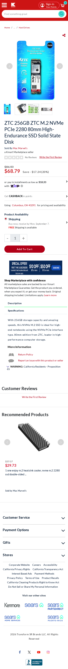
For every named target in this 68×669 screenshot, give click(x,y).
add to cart (25, 249)
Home (7, 27)
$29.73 (10, 465)
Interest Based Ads (22, 573)
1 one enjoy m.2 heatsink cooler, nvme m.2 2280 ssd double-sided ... (32, 472)
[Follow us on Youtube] (38, 651)
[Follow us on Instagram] (48, 651)
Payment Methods (44, 573)
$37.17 (9, 461)
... (14, 27)
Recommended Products (25, 414)
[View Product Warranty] (11, 354)
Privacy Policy (15, 577)
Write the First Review (50, 157)
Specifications (16, 310)
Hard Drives (24, 27)
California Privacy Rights (16, 569)
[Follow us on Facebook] (19, 651)
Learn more (50, 295)
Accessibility (50, 564)
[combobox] (34, 14)
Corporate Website (19, 564)
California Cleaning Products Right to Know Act (33, 582)
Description (15, 303)
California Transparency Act (48, 569)
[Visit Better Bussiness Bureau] (34, 662)
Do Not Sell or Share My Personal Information (33, 586)
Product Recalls (50, 577)
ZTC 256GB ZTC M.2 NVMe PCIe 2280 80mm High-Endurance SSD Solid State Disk (34, 132)
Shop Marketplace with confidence (25, 280)
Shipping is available (23, 227)
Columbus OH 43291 (24, 205)
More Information (19, 346)
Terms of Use (32, 577)
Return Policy (25, 354)
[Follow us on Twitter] (29, 651)
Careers (36, 564)
